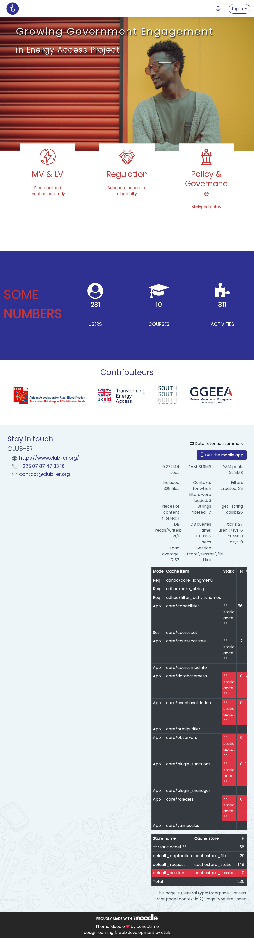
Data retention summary (218, 443)
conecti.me (148, 926)
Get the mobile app (223, 455)
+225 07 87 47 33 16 (42, 466)
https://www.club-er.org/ (49, 458)
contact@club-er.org (44, 474)
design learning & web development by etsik (127, 932)
